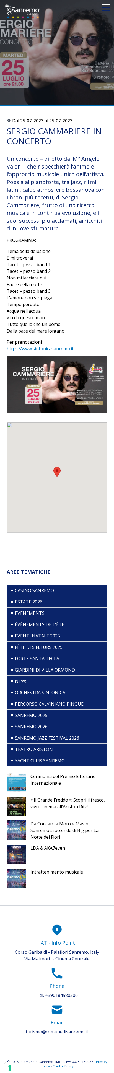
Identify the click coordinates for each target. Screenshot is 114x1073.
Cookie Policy (63, 1066)
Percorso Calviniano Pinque (49, 704)
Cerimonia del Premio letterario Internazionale (63, 779)
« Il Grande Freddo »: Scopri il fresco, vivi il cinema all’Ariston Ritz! (67, 803)
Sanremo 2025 (31, 715)
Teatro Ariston (34, 749)
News (21, 681)
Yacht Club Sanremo (40, 761)
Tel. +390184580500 (57, 995)
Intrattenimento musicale (56, 872)
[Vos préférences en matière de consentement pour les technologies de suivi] (9, 1067)
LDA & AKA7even (47, 848)
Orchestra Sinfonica (40, 693)
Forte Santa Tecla (37, 658)
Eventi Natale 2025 (37, 636)
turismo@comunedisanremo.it (57, 1032)
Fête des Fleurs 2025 (39, 647)
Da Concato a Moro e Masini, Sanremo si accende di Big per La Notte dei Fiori (64, 830)
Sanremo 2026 (31, 727)
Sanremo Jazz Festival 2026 (47, 738)
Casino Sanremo (34, 590)
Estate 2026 (28, 602)
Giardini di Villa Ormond (45, 670)
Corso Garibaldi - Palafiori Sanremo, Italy (57, 952)
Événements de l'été (39, 624)
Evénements (30, 613)
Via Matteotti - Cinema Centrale (57, 959)
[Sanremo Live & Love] (22, 11)
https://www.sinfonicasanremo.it (40, 349)
